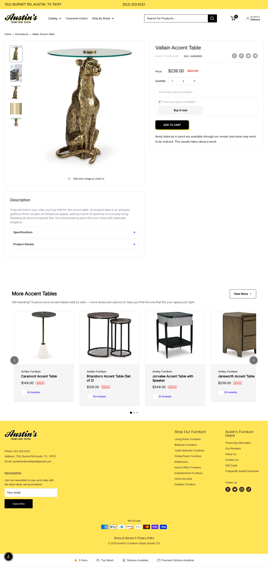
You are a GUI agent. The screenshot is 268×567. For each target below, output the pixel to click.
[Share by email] (255, 55)
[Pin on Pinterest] (241, 55)
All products (21, 34)
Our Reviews (233, 448)
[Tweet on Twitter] (248, 55)
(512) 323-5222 (134, 4)
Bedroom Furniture (185, 444)
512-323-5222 (22, 451)
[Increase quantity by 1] (194, 81)
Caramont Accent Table (39, 376)
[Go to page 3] (137, 412)
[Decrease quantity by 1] (172, 81)
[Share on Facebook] (234, 55)
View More (241, 294)
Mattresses (181, 461)
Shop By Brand (101, 18)
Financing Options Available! (176, 92)
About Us (230, 454)
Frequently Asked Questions (242, 471)
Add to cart (172, 124)
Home (8, 34)
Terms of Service (124, 537)
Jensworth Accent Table (236, 376)
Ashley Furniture (167, 56)
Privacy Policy (145, 537)
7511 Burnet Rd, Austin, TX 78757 (33, 4)
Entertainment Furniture (188, 473)
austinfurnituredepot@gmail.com (32, 461)
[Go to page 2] (134, 412)
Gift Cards (231, 465)
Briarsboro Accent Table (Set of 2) (109, 378)
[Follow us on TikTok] (248, 489)
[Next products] (254, 360)
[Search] (212, 18)
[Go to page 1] (131, 413)
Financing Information (238, 442)
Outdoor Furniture (184, 484)
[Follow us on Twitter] (234, 489)
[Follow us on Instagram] (241, 489)
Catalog (52, 18)
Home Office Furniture (187, 467)
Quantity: (160, 80)
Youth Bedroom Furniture (189, 450)
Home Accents (183, 478)
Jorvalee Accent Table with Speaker (172, 378)
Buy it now (180, 110)
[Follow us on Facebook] (227, 489)
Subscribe (19, 503)
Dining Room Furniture (187, 456)
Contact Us (232, 459)
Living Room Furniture (187, 439)
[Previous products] (14, 360)
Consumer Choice (77, 18)
